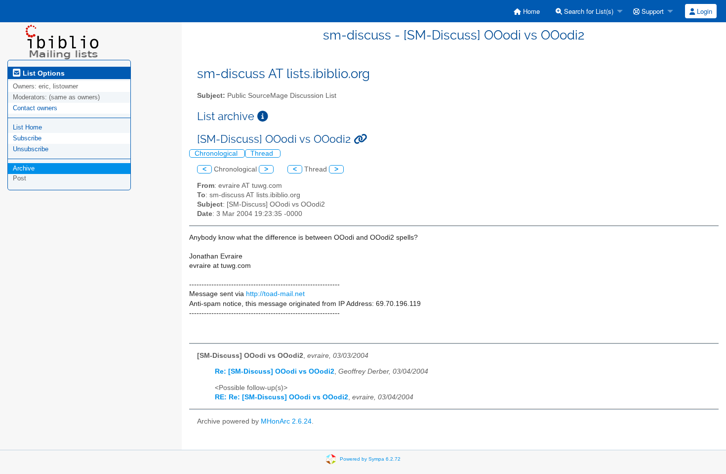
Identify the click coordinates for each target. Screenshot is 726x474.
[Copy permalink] (360, 139)
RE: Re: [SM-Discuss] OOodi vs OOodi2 (281, 397)
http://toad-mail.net (275, 294)
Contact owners (35, 108)
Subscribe (27, 138)
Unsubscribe (30, 149)
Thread (262, 153)
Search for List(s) (587, 11)
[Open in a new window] (262, 116)
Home (530, 11)
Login (703, 11)
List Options (43, 73)
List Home (27, 127)
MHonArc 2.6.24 (286, 421)
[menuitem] (527, 11)
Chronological (217, 153)
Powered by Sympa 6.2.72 (370, 458)
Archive (24, 168)
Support (652, 11)
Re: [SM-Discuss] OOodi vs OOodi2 (274, 371)
